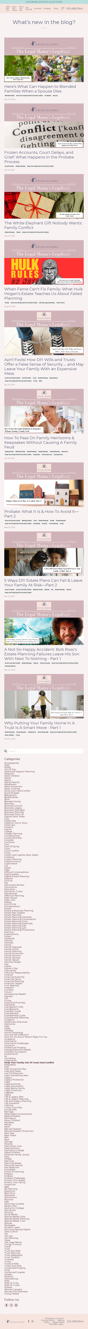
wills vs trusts (12, 1285)
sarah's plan (10, 1206)
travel (7, 1247)
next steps (10, 1135)
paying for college (14, 1150)
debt (7, 870)
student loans (12, 1227)
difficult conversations (16, 872)
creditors (9, 857)
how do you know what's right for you (25, 1037)
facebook (9, 938)
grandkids (9, 1005)
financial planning (14, 981)
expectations (54, 378)
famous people (45, 663)
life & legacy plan (14, 1097)
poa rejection (11, 1167)
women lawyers (13, 1289)
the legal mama (13, 1242)
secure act (10, 1210)
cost (6, 844)
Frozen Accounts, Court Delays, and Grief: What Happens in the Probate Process (39, 157)
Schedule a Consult (54, 1318)
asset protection (13, 786)
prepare (8, 1174)
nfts (6, 1137)
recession (9, 1195)
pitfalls (8, 1159)
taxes (7, 1240)
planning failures (10, 666)
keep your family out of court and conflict (29, 95)
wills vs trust (11, 1283)
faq (6, 964)
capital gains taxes (14, 816)
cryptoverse (10, 863)
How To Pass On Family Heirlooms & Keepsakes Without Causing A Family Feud (40, 442)
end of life (10, 904)
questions (9, 1191)
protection (10, 1184)
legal (7, 1082)
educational (10, 893)
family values (11, 960)
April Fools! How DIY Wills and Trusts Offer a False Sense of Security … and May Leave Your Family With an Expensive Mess (44, 366)
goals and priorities (14, 1003)
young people (11, 1294)
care (6, 819)
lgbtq (7, 1095)
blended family (9, 95)
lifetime (8, 1105)
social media (11, 1214)
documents (10, 887)
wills (40, 381)
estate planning (20, 166)
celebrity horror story (15, 823)
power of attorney (14, 1172)
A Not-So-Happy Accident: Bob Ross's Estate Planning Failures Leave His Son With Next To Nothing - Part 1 (41, 654)
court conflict (11, 851)
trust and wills (12, 1251)
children (8, 827)
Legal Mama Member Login (56, 1323)
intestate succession (15, 1052)
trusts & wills (11, 1264)
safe (6, 1202)
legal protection (13, 1090)
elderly (8, 902)
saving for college (14, 1208)
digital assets (11, 874)
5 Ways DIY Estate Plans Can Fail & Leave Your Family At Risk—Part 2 (43, 582)
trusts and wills (13, 1266)
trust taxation (12, 1257)
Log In (62, 8)
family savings (12, 958)
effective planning (14, 896)
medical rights (12, 1116)
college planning (13, 834)
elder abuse (10, 898)
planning (9, 1161)
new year (9, 1133)
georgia (8, 996)
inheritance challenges (16, 1043)
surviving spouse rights (17, 1229)
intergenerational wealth (17, 1050)
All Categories (11, 763)
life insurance (11, 1103)
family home (32, 732)
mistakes (9, 1122)
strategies (9, 1225)
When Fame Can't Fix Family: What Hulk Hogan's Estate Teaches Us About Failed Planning (43, 294)
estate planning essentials (18, 923)
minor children (9, 735)
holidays (8, 1030)
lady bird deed (12, 1071)
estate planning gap (15, 926)
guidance (9, 1020)
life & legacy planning (16, 1099)
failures (68, 589)
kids (6, 1067)
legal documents (13, 1086)
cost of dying (11, 846)
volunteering (11, 1279)
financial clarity (12, 979)
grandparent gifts (13, 1007)
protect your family (15, 1182)
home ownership (43, 732)
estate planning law (15, 928)
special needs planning (16, 1219)
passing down (58, 454)
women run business (16, 1291)
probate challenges (14, 1178)
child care (9, 825)
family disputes (43, 451)
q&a (6, 1187)
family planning (55, 451)
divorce (8, 881)
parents (8, 1144)
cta (6, 866)
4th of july (10, 769)
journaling (9, 1058)
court (34, 378)
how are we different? (16, 1035)
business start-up (14, 814)
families (8, 943)
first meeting (11, 985)
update (8, 1274)
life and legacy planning (47, 302)
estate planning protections (19, 930)
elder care (9, 900)
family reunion (12, 956)
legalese (9, 1092)
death (7, 868)
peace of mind (12, 1152)
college (8, 831)
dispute (47, 589)
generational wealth (15, 994)
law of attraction (13, 1073)
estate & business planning (18, 911)
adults (7, 778)
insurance (9, 1045)
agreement (10, 784)
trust (7, 1249)
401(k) (7, 767)
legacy (8, 1077)
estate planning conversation (20, 919)
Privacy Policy (48, 1320)
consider (9, 840)
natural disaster (12, 1129)
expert (7, 936)
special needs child (14, 1217)
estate (7, 908)
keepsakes (36, 454)
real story (9, 1193)
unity (7, 1270)
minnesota (10, 1118)
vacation (9, 1277)
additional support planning (19, 771)
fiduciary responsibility (17, 973)
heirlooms (64, 451)
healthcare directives (15, 1022)
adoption (9, 774)
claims (7, 829)
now (6, 1140)
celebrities (10, 821)
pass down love (47, 454)
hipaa (7, 1028)
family (18, 232)
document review (14, 885)
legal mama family (14, 1088)
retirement (10, 1197)
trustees (9, 1259)
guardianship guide (14, 1015)
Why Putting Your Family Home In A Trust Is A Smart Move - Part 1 (39, 725)
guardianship (11, 1013)
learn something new (16, 1075)
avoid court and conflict (12, 378)
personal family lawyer (17, 1155)
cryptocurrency (12, 861)
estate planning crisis (16, 921)
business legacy (13, 808)
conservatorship (13, 838)
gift (6, 998)
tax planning (11, 1238)
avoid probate (9, 166)
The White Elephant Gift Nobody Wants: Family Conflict (43, 225)
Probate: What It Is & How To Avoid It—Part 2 (41, 513)
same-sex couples (14, 1204)
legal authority (12, 1084)
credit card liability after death (21, 855)
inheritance (10, 1041)
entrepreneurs (12, 906)
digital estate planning (16, 876)
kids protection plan (15, 1069)
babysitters (10, 795)
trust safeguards (13, 1255)
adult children (12, 776)
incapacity (9, 1039)
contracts (9, 842)
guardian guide (12, 1011)
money (7, 1125)
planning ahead (12, 1163)
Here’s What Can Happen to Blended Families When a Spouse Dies (40, 88)
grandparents (11, 1009)
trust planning (53, 523)
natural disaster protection (18, 1131)
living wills (36, 523)
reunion (8, 1199)
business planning (14, 812)
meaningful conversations (18, 1114)
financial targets (13, 983)
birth (7, 799)
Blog (56, 8)
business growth (13, 806)
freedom (9, 988)
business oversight (14, 810)
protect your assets (14, 1180)
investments (11, 1054)
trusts (35, 381)
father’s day (11, 968)
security (8, 1212)
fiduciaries (10, 970)
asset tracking (9, 589)
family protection (14, 953)
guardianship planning (16, 1018)
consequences (12, 836)
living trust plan (13, 1107)
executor (9, 932)
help (6, 1026)
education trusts (13, 891)
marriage (9, 1112)
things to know (12, 1244)
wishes (8, 1287)
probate (44, 523)
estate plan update (14, 913)
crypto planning (13, 859)
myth (7, 1127)
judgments (10, 1060)
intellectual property (15, 1048)
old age (8, 1142)
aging (7, 780)
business (9, 804)
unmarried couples (14, 1272)
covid (7, 853)
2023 (6, 765)
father (7, 966)
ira (5, 1056)
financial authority (14, 977)
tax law (8, 1236)
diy (52, 589)
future (8, 992)
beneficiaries (11, 797)
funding (8, 990)
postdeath (48, 95)
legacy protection (14, 1080)
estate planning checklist (18, 917)
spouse (55, 95)
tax (6, 1234)
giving (7, 1000)
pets (6, 1157)
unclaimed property (15, 1268)
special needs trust (14, 1221)
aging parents (9, 451)
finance (8, 975)
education (9, 889)
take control (60, 302)
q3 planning (10, 1189)
